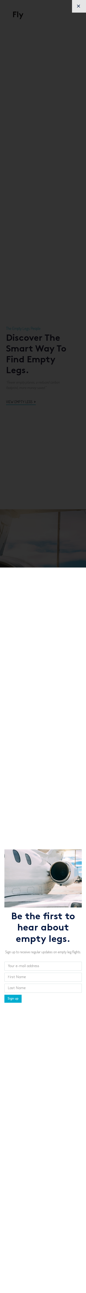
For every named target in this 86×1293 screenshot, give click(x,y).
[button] (79, 6)
